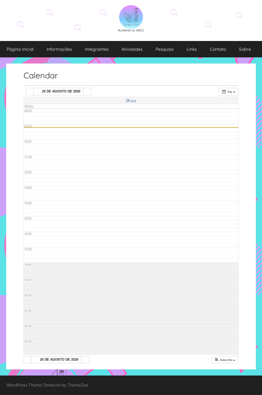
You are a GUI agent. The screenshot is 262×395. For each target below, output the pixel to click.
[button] (225, 359)
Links (192, 49)
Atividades (132, 49)
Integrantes (96, 49)
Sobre (245, 49)
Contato (218, 49)
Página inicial (20, 49)
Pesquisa (164, 49)
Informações (59, 49)
